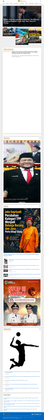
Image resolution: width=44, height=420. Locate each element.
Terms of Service (31, 417)
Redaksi (21, 417)
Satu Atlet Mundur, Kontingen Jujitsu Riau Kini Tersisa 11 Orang (16, 380)
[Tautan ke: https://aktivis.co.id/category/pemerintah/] (40, 206)
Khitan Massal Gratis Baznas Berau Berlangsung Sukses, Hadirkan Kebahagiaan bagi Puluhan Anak (24, 260)
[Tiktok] (39, 414)
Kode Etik (25, 417)
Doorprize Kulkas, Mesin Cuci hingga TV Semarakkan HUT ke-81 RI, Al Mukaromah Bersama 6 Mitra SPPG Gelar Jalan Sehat (21, 401)
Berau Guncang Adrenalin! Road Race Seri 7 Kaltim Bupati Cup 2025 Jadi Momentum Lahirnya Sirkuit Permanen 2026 (22, 389)
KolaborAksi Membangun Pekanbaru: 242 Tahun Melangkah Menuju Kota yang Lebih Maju (24, 274)
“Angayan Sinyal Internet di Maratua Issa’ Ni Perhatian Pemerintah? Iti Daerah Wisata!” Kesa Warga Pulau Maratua (21, 43)
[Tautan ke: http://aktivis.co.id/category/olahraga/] (40, 329)
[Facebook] (32, 414)
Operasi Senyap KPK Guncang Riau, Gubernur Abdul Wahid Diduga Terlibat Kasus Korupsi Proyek (22, 376)
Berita (5, 17)
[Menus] (3, 1)
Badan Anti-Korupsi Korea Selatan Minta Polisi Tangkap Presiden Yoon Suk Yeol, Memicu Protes (21, 21)
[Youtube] (37, 414)
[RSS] (40, 414)
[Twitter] (34, 414)
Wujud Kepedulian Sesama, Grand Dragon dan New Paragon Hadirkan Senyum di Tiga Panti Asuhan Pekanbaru (20, 398)
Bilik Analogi (12, 418)
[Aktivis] (22, 1)
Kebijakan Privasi (5, 418)
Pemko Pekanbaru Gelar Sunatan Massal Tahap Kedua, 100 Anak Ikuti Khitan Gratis (24, 265)
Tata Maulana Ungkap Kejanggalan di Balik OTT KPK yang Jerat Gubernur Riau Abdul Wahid (21, 161)
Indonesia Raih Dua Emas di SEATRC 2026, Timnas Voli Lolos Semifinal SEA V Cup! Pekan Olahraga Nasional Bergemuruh (22, 372)
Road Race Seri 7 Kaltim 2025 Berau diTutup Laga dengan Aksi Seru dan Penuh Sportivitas (21, 384)
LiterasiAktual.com (18, 418)
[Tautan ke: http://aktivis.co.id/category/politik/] (40, 138)
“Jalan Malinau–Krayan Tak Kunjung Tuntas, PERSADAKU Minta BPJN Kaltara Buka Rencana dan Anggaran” (34, 41)
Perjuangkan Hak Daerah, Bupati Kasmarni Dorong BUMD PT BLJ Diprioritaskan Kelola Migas (24, 270)
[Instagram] (35, 414)
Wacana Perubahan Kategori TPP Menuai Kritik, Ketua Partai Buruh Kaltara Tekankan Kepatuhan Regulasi (21, 255)
